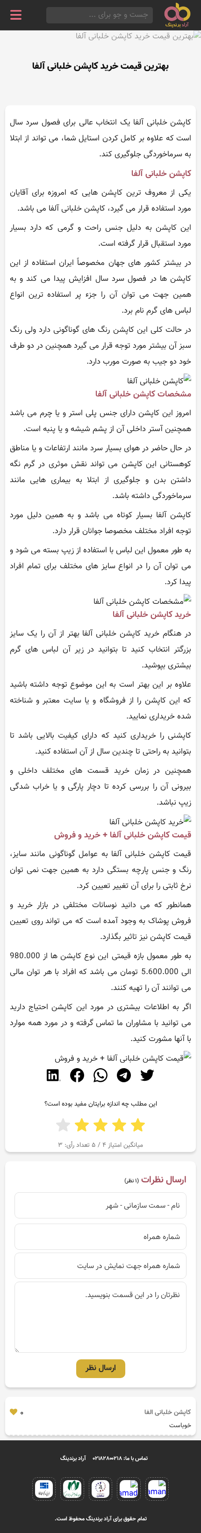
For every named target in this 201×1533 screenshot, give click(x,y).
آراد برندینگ (73, 1458)
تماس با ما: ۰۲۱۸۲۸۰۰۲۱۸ (120, 1458)
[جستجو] (49, 15)
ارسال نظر (101, 1368)
